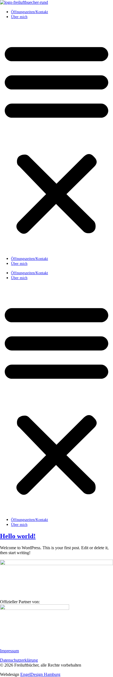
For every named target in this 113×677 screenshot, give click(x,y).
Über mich (19, 17)
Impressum (9, 650)
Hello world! (18, 536)
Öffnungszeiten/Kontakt (29, 12)
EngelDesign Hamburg (40, 674)
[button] (56, 138)
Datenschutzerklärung (19, 660)
